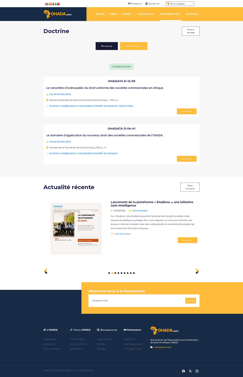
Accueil (100, 14)
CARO (139, 348)
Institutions (49, 343)
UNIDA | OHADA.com (53, 370)
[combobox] (180, 4)
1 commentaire (140, 210)
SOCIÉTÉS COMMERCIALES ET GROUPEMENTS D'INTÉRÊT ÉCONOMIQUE (83, 105)
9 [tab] (134, 273)
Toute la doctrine (190, 31)
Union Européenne (133, 343)
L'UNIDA (113, 14)
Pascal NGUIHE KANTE (60, 94)
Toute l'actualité (189, 187)
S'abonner (190, 300)
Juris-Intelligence (122, 233)
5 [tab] (121, 273)
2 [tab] (112, 273)
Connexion (136, 3)
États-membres (51, 348)
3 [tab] (115, 273)
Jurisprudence (104, 339)
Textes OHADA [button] (145, 14)
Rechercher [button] (106, 46)
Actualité (191, 14)
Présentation (50, 339)
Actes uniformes (78, 343)
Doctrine (101, 343)
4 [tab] (118, 273)
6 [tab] (124, 273)
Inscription (154, 3)
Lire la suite (187, 111)
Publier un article (134, 45)
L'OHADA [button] (126, 14)
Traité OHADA (77, 339)
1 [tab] (109, 273)
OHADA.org (129, 339)
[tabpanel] (121, 229)
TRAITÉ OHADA (126, 105)
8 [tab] (130, 273)
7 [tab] (127, 273)
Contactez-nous (162, 347)
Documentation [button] (170, 14)
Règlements (76, 348)
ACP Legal (129, 348)
